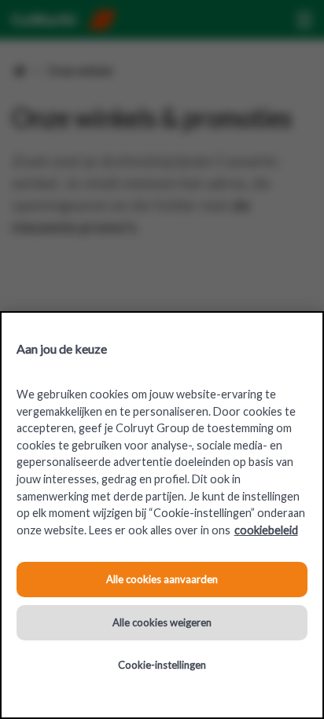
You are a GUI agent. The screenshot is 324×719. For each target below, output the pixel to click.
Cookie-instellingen (162, 664)
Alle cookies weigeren (162, 622)
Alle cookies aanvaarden (162, 579)
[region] (162, 515)
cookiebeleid (266, 530)
